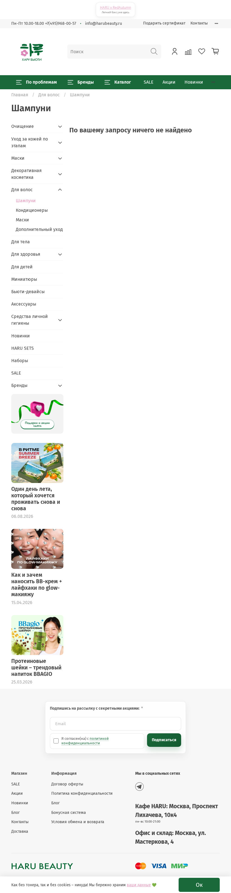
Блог (15, 812)
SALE (149, 82)
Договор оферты (67, 784)
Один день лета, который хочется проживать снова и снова (35, 499)
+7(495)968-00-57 (60, 23)
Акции (169, 82)
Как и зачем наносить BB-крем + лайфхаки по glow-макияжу (36, 585)
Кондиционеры (32, 210)
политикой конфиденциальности (85, 740)
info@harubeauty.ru (103, 23)
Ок (199, 884)
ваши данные (139, 885)
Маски (18, 158)
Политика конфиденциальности (82, 793)
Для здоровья (25, 254)
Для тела (20, 241)
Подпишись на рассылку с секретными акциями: (95, 708)
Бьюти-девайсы (28, 291)
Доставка (19, 831)
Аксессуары (23, 304)
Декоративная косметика (26, 174)
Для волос (49, 94)
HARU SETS (22, 348)
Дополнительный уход (39, 229)
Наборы (19, 360)
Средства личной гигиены (29, 320)
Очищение (22, 126)
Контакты (199, 23)
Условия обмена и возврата (77, 821)
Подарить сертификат (164, 23)
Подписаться (164, 740)
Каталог (122, 82)
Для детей (22, 267)
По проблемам (41, 82)
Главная (19, 94)
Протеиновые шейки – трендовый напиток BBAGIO (36, 667)
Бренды (85, 82)
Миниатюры (24, 279)
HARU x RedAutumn (115, 7)
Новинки (194, 82)
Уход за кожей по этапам (29, 142)
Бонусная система (68, 812)
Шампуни (26, 200)
